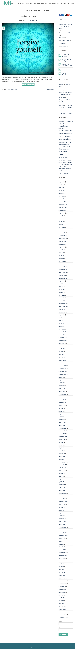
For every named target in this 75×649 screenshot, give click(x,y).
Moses (64, 146)
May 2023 (61, 289)
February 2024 (62, 264)
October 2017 (62, 464)
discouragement (61, 128)
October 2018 (62, 433)
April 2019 (61, 416)
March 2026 (62, 196)
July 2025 (61, 216)
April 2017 (61, 481)
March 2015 (62, 547)
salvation (62, 154)
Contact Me (63, 3)
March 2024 (62, 261)
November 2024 (63, 238)
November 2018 (63, 431)
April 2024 (61, 258)
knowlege (66, 144)
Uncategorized (62, 46)
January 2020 (62, 391)
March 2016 (62, 518)
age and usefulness (62, 121)
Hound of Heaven (62, 142)
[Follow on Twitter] (71, 3)
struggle (70, 164)
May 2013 (61, 600)
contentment (62, 123)
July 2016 (61, 507)
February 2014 (62, 575)
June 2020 (61, 377)
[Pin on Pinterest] (68, 15)
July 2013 (61, 595)
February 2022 (62, 331)
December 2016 (63, 493)
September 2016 (63, 501)
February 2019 (62, 422)
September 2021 (63, 340)
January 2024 (62, 266)
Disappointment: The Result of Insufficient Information (66, 93)
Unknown (61, 84)
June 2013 (61, 597)
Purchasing (52, 3)
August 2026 (62, 182)
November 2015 (63, 530)
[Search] (69, 3)
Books (23, 3)
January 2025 (62, 233)
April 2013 (61, 603)
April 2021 (61, 354)
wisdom (66, 173)
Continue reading (28, 84)
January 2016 (62, 524)
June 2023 (61, 286)
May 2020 (61, 380)
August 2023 (62, 281)
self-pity (69, 160)
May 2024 (61, 255)
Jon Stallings (62, 97)
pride (65, 151)
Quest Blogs (62, 43)
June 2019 (61, 411)
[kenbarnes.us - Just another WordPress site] (8, 3)
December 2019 (63, 394)
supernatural (62, 166)
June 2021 (61, 349)
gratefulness (67, 136)
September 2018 (63, 436)
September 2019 (63, 402)
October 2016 (62, 498)
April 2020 (61, 382)
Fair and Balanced (66, 69)
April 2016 (61, 515)
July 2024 (61, 249)
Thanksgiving (62, 168)
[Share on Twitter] (63, 15)
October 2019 (62, 399)
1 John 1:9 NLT (12, 79)
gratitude (60, 139)
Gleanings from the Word (28, 14)
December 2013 (63, 581)
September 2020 (63, 374)
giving (70, 133)
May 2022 (61, 323)
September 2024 (63, 244)
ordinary (67, 149)
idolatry (61, 144)
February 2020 (62, 388)
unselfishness (61, 173)
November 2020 (63, 368)
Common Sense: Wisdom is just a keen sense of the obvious (65, 26)
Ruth (68, 151)
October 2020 (62, 371)
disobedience (63, 130)
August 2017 (62, 470)
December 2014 (63, 552)
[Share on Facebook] (60, 15)
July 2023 (61, 283)
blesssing (68, 121)
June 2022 (61, 320)
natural (69, 146)
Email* (60, 627)
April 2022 (61, 326)
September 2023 (63, 278)
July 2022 (61, 317)
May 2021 (61, 351)
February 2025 (62, 230)
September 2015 (63, 535)
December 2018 (63, 428)
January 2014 (62, 578)
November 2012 (63, 617)
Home (19, 3)
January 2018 (62, 456)
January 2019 (62, 425)
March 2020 (62, 385)
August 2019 (62, 405)
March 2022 (62, 329)
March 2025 (62, 227)
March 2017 (62, 484)
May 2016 (61, 513)
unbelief (65, 171)
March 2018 (62, 453)
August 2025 (62, 213)
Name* (60, 621)
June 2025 (61, 218)
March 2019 (62, 419)
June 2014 (61, 564)
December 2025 (63, 201)
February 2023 (62, 298)
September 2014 (63, 555)
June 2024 (61, 252)
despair (67, 126)
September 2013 (63, 589)
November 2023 (63, 272)
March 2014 (62, 572)
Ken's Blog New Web (64, 40)
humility (68, 142)
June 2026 (61, 187)
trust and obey (68, 168)
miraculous (60, 146)
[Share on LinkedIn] (71, 15)
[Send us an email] (73, 3)
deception (62, 126)
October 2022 (62, 309)
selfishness (62, 162)
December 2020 (63, 365)
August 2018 (62, 439)
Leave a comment (50, 89)
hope (69, 139)
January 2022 (62, 334)
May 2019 (61, 414)
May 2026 (61, 190)
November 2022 (63, 306)
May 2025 (61, 221)
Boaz (72, 121)
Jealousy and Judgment (65, 55)
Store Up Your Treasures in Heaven (67, 64)
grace (61, 136)
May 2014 (61, 566)
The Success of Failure (66, 74)
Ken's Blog (61, 37)
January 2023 (62, 300)
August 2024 (62, 247)
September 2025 (63, 210)
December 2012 (63, 614)
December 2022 (63, 303)
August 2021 (62, 343)
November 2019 (63, 397)
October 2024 (62, 241)
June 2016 (61, 510)
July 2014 (61, 561)
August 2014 (62, 558)
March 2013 (62, 606)
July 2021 (61, 346)
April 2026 (61, 193)
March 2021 (62, 357)
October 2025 (62, 207)
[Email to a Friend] (66, 15)
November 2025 (63, 204)
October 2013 (62, 586)
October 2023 (62, 275)
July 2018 (61, 442)
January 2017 (62, 490)
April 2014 (61, 569)
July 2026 (61, 184)
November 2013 (63, 583)
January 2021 (62, 363)
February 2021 (62, 360)
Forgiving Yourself (28, 16)
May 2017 (61, 479)
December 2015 (63, 527)
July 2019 (61, 408)
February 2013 (62, 609)
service (66, 162)
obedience (62, 149)
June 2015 (61, 541)
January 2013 (62, 612)
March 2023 (62, 295)
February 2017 (62, 487)
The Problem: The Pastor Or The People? (65, 106)
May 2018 (61, 448)
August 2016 (62, 504)
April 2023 (61, 292)
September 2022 (63, 312)
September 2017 (63, 467)
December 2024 (63, 235)
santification (62, 157)
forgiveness (65, 133)
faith (60, 133)
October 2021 (62, 337)
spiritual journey (66, 164)
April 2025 (61, 224)
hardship (64, 139)
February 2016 (62, 521)
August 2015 (62, 538)
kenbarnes (34, 20)
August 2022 (62, 315)
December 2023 (63, 269)
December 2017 (63, 459)
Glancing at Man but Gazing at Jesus (67, 60)
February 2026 (62, 198)
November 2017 (63, 462)
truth (60, 171)
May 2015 (61, 544)
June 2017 (61, 476)
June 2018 (61, 445)
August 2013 (62, 592)
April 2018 (61, 450)
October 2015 (62, 532)
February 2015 (62, 549)
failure (70, 130)
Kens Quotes (44, 3)
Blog (58, 3)
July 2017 (61, 473)
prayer (61, 151)
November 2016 (63, 496)
